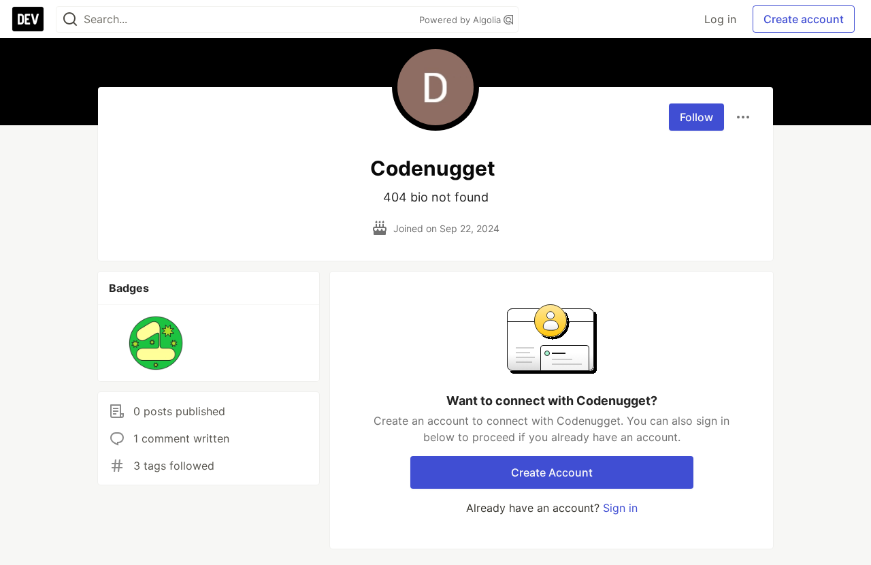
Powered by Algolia (461, 19)
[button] (156, 343)
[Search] (70, 19)
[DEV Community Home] (28, 19)
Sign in (620, 508)
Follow (696, 117)
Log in (720, 19)
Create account (803, 19)
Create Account (552, 472)
